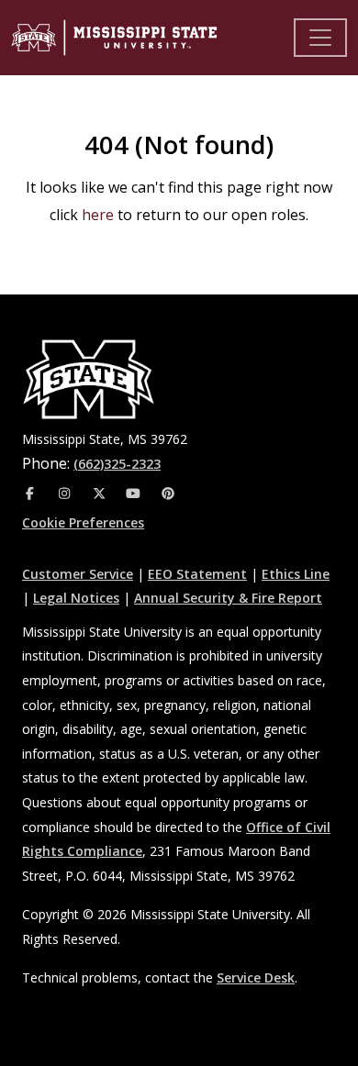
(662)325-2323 (117, 463)
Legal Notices (76, 597)
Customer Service (77, 574)
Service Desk (256, 977)
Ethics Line (296, 574)
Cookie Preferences (83, 522)
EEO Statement (197, 574)
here (98, 215)
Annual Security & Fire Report (228, 597)
